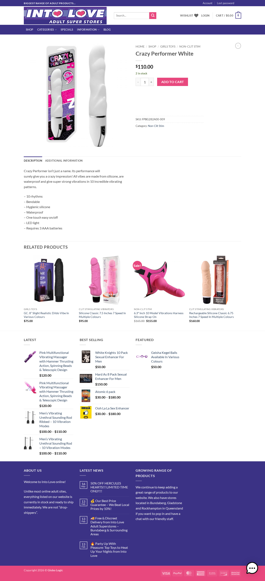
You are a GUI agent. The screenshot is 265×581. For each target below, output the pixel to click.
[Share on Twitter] (146, 135)
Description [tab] (33, 160)
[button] (246, 7)
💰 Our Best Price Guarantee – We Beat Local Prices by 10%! (109, 505)
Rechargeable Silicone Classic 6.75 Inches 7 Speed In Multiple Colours (211, 315)
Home (140, 46)
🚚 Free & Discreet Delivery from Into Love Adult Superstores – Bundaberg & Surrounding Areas (109, 526)
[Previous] (24, 292)
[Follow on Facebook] (27, 522)
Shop (29, 29)
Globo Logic (55, 570)
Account (207, 3)
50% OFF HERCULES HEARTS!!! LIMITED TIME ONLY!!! (109, 487)
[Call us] (42, 522)
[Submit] (152, 15)
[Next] (240, 292)
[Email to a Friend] (154, 135)
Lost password (225, 3)
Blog (107, 29)
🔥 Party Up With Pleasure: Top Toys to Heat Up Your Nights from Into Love (109, 549)
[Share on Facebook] (139, 135)
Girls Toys (167, 46)
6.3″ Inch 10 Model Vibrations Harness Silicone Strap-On (158, 315)
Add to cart (172, 82)
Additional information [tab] (64, 160)
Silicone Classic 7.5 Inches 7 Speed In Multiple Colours (102, 315)
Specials (67, 29)
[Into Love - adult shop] (66, 15)
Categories (45, 29)
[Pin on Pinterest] (161, 135)
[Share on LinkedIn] (169, 135)
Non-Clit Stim (189, 46)
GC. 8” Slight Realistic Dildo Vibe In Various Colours (46, 315)
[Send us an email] (243, 5)
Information (87, 29)
